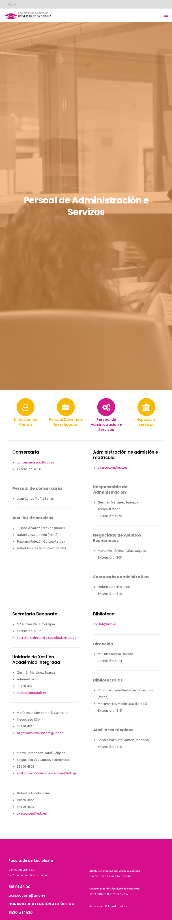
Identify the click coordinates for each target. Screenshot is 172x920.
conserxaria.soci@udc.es (35, 462)
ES (15, 4)
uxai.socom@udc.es (112, 467)
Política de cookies (116, 906)
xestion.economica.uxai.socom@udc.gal (47, 773)
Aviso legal (97, 906)
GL (8, 4)
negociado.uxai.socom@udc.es (40, 733)
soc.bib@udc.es (104, 624)
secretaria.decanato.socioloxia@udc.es (46, 637)
